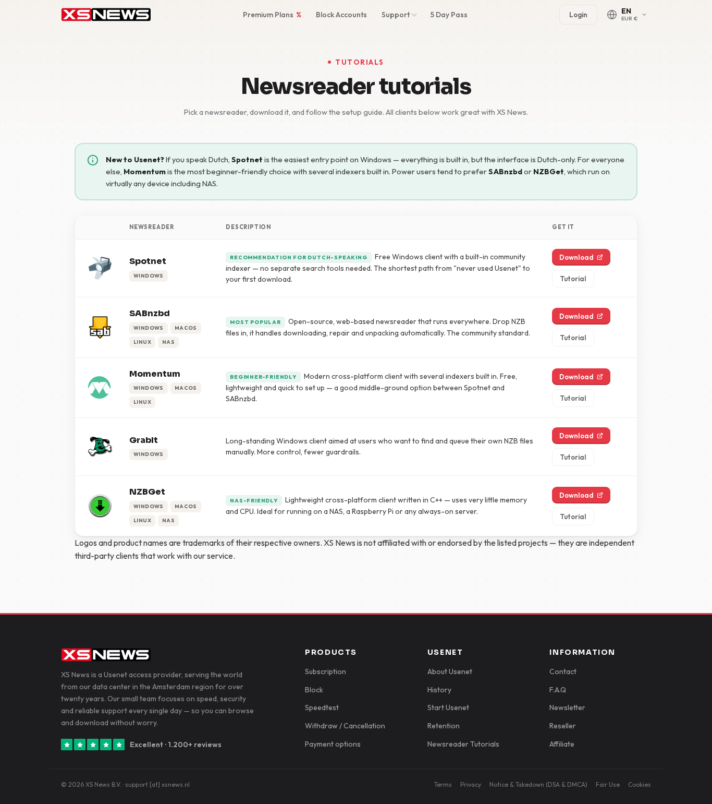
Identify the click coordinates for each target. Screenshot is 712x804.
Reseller (562, 725)
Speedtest (322, 707)
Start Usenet (448, 707)
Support (396, 14)
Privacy (470, 784)
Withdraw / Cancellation (345, 725)
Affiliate (561, 744)
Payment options (333, 744)
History (439, 689)
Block (314, 689)
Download (576, 257)
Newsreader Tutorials (463, 744)
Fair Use (608, 784)
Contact (562, 671)
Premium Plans (272, 14)
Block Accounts (341, 14)
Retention (443, 725)
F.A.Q (557, 689)
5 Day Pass (449, 14)
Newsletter (567, 707)
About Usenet (449, 671)
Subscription (325, 671)
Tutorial (573, 278)
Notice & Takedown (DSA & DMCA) (538, 784)
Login (578, 14)
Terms (443, 784)
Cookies (639, 784)
